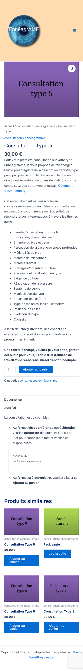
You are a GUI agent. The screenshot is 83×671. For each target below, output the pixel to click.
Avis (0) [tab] (10, 408)
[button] (72, 68)
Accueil (9, 126)
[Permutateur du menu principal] (74, 30)
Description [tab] (13, 400)
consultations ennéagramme (36, 126)
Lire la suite (57, 554)
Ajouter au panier (36, 369)
